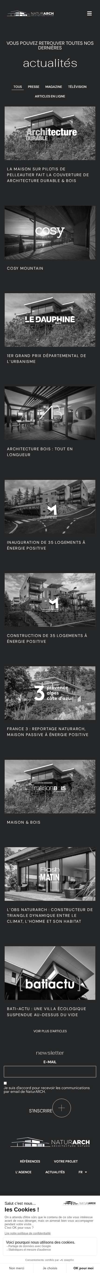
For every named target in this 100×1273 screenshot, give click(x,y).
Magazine (53, 87)
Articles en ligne (50, 96)
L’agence (23, 1172)
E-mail (50, 1062)
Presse (33, 87)
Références (30, 1161)
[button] (89, 13)
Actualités (55, 1172)
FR (81, 1172)
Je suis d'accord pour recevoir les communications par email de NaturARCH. (47, 1090)
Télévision (77, 87)
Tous (17, 87)
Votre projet (66, 1161)
